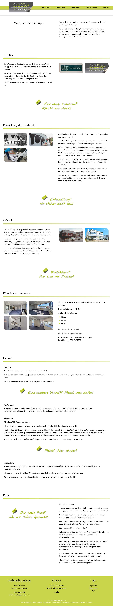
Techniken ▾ (60, 7)
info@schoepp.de (59, 588)
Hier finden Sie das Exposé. (69, 329)
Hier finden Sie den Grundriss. (70, 333)
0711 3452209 (58, 585)
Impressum (94, 585)
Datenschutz (93, 588)
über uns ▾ (75, 7)
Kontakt (106, 7)
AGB (93, 591)
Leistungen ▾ (46, 7)
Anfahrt (56, 592)
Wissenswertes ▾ (91, 7)
